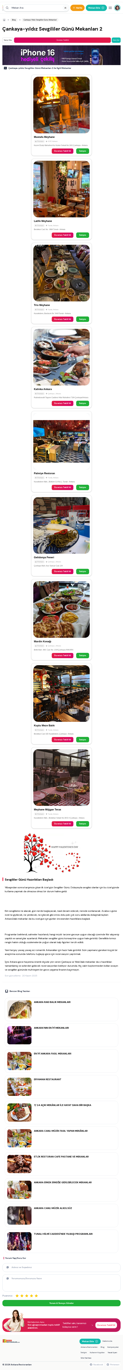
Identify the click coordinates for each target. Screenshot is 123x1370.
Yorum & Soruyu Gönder (61, 1303)
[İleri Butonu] (36, 105)
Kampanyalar (113, 1347)
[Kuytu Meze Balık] (62, 703)
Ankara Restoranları (89, 1347)
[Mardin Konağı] (62, 619)
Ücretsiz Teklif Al (62, 151)
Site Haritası (86, 1358)
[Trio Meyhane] (62, 283)
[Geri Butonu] (86, 105)
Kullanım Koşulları (97, 1352)
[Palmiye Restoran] (62, 451)
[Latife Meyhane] (62, 199)
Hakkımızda (107, 1341)
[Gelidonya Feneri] (62, 535)
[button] (36, 7)
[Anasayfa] (4, 20)
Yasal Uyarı (112, 1352)
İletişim (82, 151)
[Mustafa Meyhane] (62, 115)
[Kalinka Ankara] (62, 367)
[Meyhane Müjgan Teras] (62, 787)
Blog (102, 1347)
